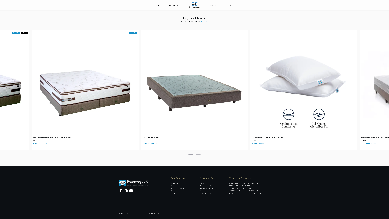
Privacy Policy (253, 213)
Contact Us (203, 183)
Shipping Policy (204, 191)
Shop (157, 5)
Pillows (173, 191)
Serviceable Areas (205, 193)
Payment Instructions (206, 186)
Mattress (173, 186)
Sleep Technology (173, 5)
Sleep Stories (214, 5)
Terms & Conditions (264, 213)
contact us (203, 21)
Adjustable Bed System (178, 188)
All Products (174, 183)
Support (230, 5)
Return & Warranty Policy (207, 188)
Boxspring (174, 193)
